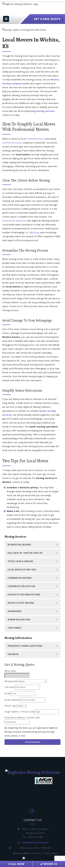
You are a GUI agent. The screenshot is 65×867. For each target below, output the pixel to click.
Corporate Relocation (21, 586)
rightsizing (34, 232)
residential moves (35, 138)
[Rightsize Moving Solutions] (32, 772)
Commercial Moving (20, 577)
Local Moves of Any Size (22, 569)
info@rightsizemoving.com (35, 842)
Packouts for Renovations (24, 594)
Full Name (10, 687)
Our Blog (13, 654)
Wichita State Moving (21, 602)
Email (7, 693)
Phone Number (12, 699)
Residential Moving (19, 544)
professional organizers (14, 220)
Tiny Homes (14, 627)
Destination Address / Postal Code (22, 717)
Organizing (14, 611)
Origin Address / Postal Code (19, 711)
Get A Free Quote (47, 19)
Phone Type (11, 705)
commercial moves (12, 142)
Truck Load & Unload (20, 561)
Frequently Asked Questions (25, 645)
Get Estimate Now (32, 742)
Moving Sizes (11, 681)
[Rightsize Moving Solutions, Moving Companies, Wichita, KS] (16, 797)
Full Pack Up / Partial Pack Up (25, 552)
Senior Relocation (19, 619)
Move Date (10, 670)
